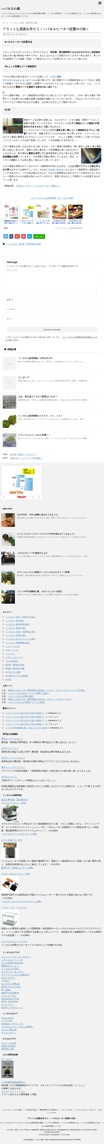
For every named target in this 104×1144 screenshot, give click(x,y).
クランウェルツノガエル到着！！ (34, 435)
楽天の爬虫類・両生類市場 (14, 799)
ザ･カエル (80, 1085)
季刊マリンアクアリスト (13, 767)
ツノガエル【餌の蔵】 (14, 620)
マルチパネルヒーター (59, 169)
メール (11, 309)
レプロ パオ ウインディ (14, 907)
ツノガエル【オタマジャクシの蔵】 (20, 639)
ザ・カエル (6, 1059)
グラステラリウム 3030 (13, 803)
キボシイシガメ (12, 650)
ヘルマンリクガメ (13, 646)
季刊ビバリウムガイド (12, 738)
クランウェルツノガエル (85, 1110)
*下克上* (5, 980)
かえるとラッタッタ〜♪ (12, 971)
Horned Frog (31, 1110)
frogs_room (7, 1018)
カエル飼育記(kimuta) (12, 962)
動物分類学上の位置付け (49, 1110)
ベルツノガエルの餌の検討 (21, 696)
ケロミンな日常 (9, 1043)
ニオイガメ (10, 654)
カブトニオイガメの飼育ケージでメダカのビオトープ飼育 (43, 572)
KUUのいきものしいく (12, 1007)
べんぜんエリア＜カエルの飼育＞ (17, 1026)
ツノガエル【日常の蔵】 (15, 635)
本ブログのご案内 (13, 672)
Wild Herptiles (9, 1001)
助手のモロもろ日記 (11, 986)
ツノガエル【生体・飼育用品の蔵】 (24, 244)
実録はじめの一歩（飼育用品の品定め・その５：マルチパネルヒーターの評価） (47, 690)
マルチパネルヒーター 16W (15, 873)
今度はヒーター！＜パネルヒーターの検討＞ (37, 185)
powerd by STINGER (72, 1140)
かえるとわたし (9, 1032)
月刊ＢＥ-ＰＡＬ (9, 777)
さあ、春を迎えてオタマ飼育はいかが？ (37, 396)
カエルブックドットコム (13, 1091)
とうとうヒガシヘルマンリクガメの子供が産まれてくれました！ (46, 533)
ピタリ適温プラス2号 (11, 840)
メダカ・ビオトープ (13, 657)
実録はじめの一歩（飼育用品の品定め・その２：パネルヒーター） (40, 699)
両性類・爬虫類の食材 (14, 665)
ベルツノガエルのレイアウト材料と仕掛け (28, 693)
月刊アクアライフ (10, 748)
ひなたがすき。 (9, 977)
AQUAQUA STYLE (10, 998)
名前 (10, 299)
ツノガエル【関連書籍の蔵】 (17, 642)
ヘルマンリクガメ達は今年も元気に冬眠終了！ (25, 713)
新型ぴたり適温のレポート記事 (17, 867)
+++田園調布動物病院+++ (13, 1082)
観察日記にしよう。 (11, 965)
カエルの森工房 (9, 1029)
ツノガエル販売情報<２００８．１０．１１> (40, 415)
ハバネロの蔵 (10, 8)
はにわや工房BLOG (10, 983)
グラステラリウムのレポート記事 (20, 834)
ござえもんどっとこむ (12, 959)
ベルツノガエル (66, 1110)
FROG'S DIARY (8, 1046)
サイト (9, 319)
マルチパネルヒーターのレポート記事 (22, 901)
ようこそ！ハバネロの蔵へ (13, 1110)
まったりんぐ (7, 1004)
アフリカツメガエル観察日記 (15, 974)
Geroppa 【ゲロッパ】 (12, 1023)
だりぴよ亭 (6, 1020)
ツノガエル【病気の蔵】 (15, 628)
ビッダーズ (23, 377)
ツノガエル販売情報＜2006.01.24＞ (36, 358)
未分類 (8, 679)
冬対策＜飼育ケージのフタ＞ (23, 454)
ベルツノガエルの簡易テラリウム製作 (26, 702)
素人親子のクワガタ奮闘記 (16, 676)
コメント (12, 270)
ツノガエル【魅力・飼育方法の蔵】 (20, 617)
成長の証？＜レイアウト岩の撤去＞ (26, 458)
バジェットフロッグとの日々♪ (16, 956)
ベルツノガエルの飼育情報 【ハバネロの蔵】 (52, 198)
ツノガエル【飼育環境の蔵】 (17, 624)
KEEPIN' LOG (7, 1048)
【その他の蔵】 (12, 661)
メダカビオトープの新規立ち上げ (32, 553)
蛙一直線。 (6, 989)
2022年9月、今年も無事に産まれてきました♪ (38, 514)
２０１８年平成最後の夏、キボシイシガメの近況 (39, 591)
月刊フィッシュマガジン (13, 757)
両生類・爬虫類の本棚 (14, 668)
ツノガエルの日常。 (11, 968)
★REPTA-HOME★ (10, 992)
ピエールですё (8, 995)
